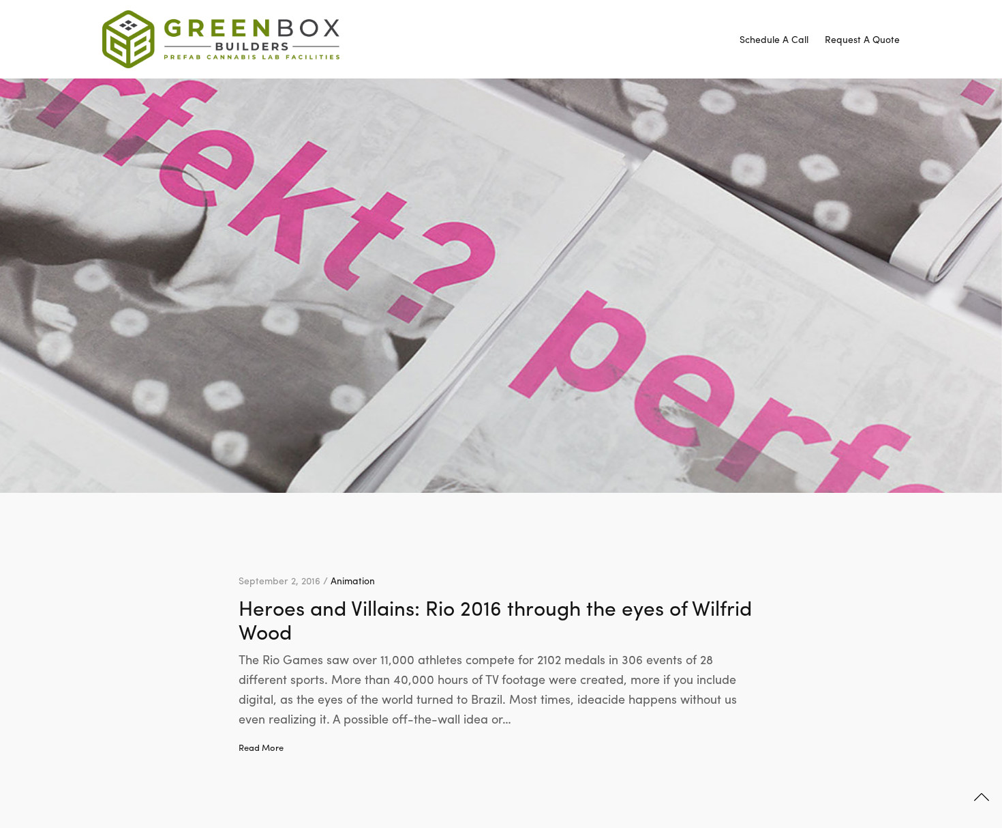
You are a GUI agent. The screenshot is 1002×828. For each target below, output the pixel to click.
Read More (261, 747)
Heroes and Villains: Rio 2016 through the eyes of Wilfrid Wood (495, 619)
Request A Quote (862, 39)
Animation (353, 580)
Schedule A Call (774, 39)
